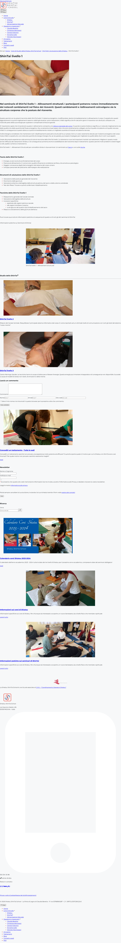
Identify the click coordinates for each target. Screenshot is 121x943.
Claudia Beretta (12, 28)
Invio (2, 496)
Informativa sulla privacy (19, 485)
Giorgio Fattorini (13, 32)
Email (30, 398)
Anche (82, 147)
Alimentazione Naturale (15, 24)
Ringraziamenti (31, 895)
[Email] (9, 886)
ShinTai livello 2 (7, 319)
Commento (4, 394)
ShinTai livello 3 (7, 371)
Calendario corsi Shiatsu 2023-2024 (15, 558)
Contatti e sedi (9, 45)
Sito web (59, 398)
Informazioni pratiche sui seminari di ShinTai (19, 661)
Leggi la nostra (14, 485)
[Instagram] (2, 886)
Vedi (1, 460)
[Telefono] (8, 886)
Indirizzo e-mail (5, 475)
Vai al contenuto (6, 1)
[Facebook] (0, 886)
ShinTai (10, 22)
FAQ (5, 47)
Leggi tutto (4, 617)
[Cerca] (20, 510)
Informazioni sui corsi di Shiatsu (14, 610)
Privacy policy (5, 895)
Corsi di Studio (9, 18)
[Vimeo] (6, 886)
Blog (5, 43)
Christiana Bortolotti (14, 30)
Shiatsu (9, 20)
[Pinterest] (3, 886)
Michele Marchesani (14, 37)
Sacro (70, 147)
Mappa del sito (20, 895)
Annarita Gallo (12, 35)
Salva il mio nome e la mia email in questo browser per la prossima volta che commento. (33, 401)
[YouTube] (5, 886)
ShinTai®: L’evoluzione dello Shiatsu (54, 51)
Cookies (12, 895)
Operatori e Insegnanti (11, 26)
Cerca (2, 507)
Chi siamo (7, 39)
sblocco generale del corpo (62, 126)
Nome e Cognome (6, 471)
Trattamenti (8, 41)
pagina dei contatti (68, 492)
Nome (2, 398)
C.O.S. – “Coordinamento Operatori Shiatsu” (51, 687)
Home (6, 15)
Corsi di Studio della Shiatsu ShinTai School (26, 51)
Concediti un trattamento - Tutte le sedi (17, 450)
